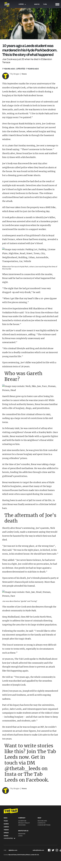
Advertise (22, 821)
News (24, 74)
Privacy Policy (24, 823)
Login (20, 836)
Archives (21, 825)
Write (37, 4)
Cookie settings (44, 825)
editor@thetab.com (38, 850)
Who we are (42, 821)
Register (21, 833)
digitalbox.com (13, 850)
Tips (45, 4)
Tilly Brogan (15, 74)
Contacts (41, 823)
